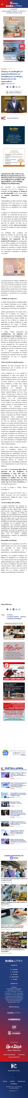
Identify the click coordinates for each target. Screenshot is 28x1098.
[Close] (26, 528)
